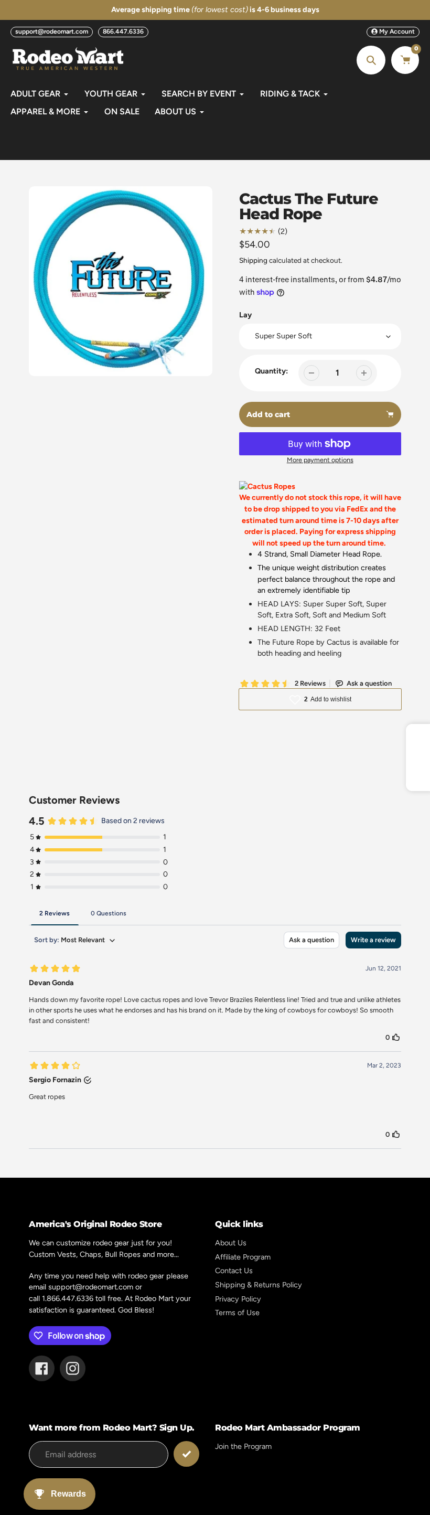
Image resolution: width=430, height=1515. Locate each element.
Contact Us (234, 1270)
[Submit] (186, 1454)
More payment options (320, 460)
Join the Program (243, 1446)
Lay (245, 314)
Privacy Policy (238, 1299)
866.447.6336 (123, 31)
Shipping (253, 260)
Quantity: (271, 371)
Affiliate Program (243, 1257)
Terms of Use (237, 1312)
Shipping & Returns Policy (258, 1284)
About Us (230, 1242)
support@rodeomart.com (51, 31)
